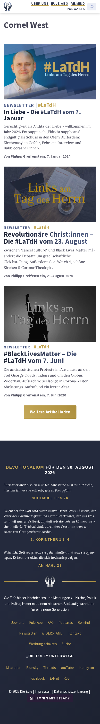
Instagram (86, 667)
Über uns (40, 3)
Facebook (37, 678)
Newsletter (28, 633)
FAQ (51, 622)
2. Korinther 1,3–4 (50, 539)
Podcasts (76, 9)
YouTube (67, 667)
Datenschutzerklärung (71, 691)
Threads (49, 667)
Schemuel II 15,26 (50, 498)
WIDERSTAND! (53, 633)
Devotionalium (25, 467)
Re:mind (78, 3)
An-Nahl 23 (50, 565)
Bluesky (32, 667)
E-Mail (54, 678)
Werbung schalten (43, 644)
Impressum (43, 691)
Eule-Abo (59, 3)
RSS (67, 678)
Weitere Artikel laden (50, 412)
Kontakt (74, 633)
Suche (66, 644)
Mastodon (13, 667)
